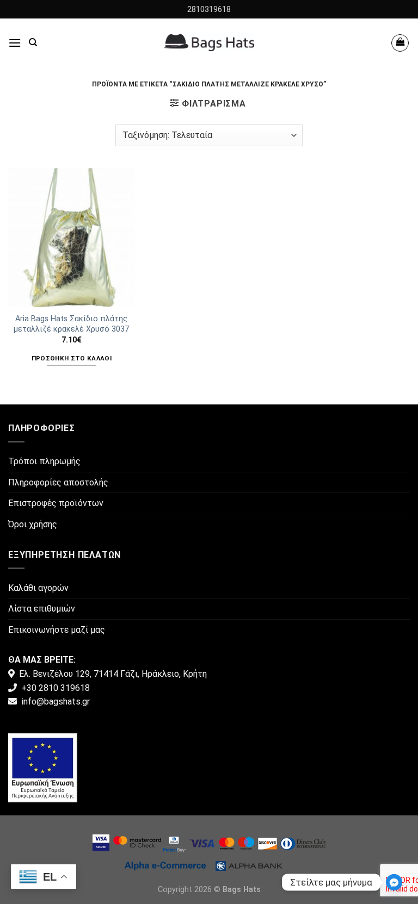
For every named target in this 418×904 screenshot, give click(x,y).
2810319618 (209, 9)
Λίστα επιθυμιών (41, 608)
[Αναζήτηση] (33, 42)
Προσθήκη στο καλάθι (72, 358)
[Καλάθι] (400, 43)
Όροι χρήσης (32, 524)
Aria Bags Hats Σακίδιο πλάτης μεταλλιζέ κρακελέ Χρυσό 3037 (71, 324)
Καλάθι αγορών (38, 588)
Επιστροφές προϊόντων (55, 503)
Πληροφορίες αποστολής (58, 482)
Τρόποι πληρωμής (44, 461)
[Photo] (42, 767)
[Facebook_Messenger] (394, 882)
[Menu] (14, 42)
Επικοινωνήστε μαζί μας (56, 630)
